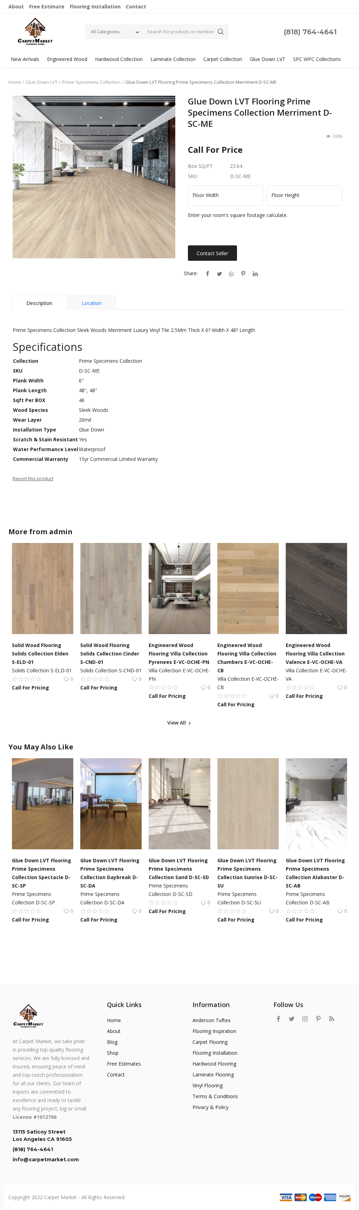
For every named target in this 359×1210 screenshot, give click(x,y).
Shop (112, 1052)
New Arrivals (25, 59)
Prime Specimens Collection (91, 82)
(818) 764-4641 (310, 32)
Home (14, 82)
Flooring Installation (214, 1052)
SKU (192, 176)
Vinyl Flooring (207, 1085)
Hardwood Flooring (214, 1063)
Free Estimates (124, 1063)
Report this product (33, 478)
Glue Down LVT (267, 59)
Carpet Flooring (210, 1042)
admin (61, 531)
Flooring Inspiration (214, 1031)
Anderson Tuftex (211, 1020)
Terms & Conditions (215, 1096)
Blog (112, 1042)
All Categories (105, 31)
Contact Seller (212, 253)
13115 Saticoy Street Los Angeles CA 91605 (42, 1135)
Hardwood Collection (119, 59)
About (114, 1031)
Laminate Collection (173, 59)
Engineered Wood (67, 59)
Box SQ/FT (200, 166)
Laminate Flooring (213, 1074)
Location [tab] (92, 303)
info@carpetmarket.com (46, 1159)
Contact (116, 1074)
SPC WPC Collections (317, 59)
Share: (191, 273)
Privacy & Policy (210, 1107)
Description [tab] (39, 303)
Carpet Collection (222, 59)
